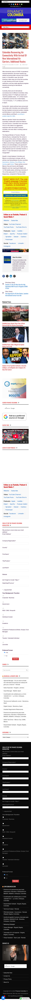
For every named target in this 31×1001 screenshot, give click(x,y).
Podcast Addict (22, 234)
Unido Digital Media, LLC (15, 6)
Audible (19, 231)
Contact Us (7, 976)
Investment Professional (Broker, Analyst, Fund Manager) (15, 631)
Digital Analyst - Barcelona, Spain (13, 706)
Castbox (23, 236)
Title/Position (6, 561)
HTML (7, 652)
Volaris (12, 164)
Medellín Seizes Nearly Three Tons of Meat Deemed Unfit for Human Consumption (13, 324)
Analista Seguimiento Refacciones (13, 709)
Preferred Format (7, 650)
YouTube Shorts (21, 227)
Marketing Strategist (9, 924)
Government (5, 604)
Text (6, 655)
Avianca (12, 162)
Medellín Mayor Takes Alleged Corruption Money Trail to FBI (13, 345)
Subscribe (14, 220)
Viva (16, 162)
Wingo (20, 162)
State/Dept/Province (8, 583)
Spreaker (8, 236)
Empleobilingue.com (10, 886)
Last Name (5, 568)
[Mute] (24, 442)
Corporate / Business (8, 598)
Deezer (16, 236)
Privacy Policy (8, 979)
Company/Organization (9, 541)
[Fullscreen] (26, 442)
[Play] (4, 442)
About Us (6, 982)
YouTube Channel (15, 224)
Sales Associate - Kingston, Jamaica (14, 688)
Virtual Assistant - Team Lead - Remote (15, 938)
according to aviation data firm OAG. (13, 115)
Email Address (6, 534)
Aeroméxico (5, 162)
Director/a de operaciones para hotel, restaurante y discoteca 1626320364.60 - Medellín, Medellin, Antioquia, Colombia (15, 714)
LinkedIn (21, 243)
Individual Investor (7, 617)
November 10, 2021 (13, 64)
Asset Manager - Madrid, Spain (12, 691)
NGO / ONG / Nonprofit (8, 610)
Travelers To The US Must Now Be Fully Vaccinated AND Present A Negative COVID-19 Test (16, 286)
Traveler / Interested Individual (10, 638)
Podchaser (9, 239)
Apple (13, 231)
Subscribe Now (8, 973)
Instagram (7, 246)
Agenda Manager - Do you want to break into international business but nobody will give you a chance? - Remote (15, 682)
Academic (5, 623)
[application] (15, 436)
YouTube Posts (9, 227)
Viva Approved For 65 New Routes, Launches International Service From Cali (16, 294)
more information (15, 200)
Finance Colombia (20, 991)
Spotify (12, 234)
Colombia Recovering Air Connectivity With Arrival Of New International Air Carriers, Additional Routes (14, 56)
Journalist (5, 644)
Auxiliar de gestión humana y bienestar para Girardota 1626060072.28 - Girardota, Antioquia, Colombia (16, 919)
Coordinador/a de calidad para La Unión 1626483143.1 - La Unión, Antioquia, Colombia (15, 696)
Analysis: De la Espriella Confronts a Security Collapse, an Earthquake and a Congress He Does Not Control (14, 367)
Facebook (12, 243)
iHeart (6, 234)
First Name (5, 554)
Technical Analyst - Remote (11, 909)
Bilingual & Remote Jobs (11, 676)
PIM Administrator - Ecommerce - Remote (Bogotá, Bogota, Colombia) (15, 913)
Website (6, 220)
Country (4, 547)
